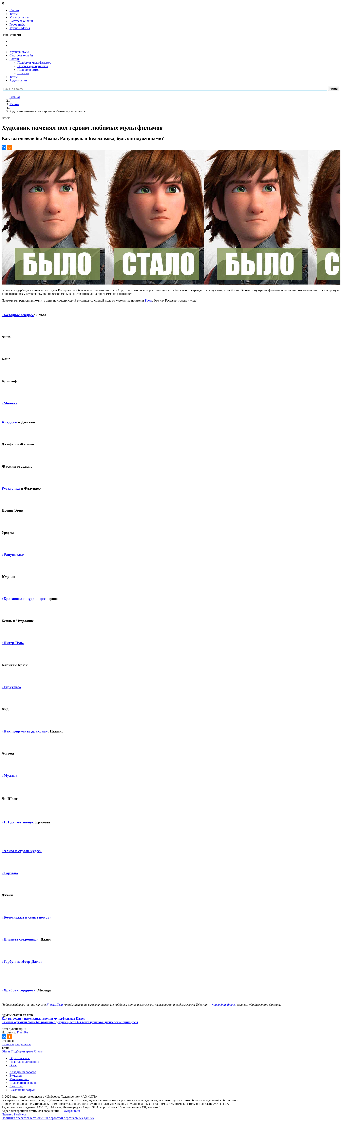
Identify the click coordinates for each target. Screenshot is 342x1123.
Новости (23, 73)
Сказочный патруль (23, 1089)
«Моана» (9, 403)
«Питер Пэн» (13, 643)
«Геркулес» (11, 687)
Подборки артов (28, 69)
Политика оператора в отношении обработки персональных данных (48, 1118)
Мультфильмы (19, 51)
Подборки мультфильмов (34, 62)
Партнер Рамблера (14, 1114)
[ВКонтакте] (4, 147)
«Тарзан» (10, 873)
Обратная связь (20, 1058)
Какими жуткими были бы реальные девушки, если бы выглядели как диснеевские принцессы (70, 1022)
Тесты (14, 76)
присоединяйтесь (223, 1004)
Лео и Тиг (16, 1086)
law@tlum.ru (72, 1110)
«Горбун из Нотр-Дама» (22, 961)
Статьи (14, 59)
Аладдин (9, 422)
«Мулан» (9, 775)
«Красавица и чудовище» (23, 599)
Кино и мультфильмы (16, 1044)
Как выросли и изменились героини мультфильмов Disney (43, 1018)
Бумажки (16, 1075)
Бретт (148, 300)
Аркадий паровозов (23, 1072)
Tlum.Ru (22, 1032)
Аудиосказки (18, 80)
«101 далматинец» (17, 822)
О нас (13, 1065)
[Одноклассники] (9, 147)
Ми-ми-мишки (19, 1079)
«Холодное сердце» (18, 315)
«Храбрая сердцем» (18, 990)
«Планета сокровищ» (20, 939)
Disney (6, 1051)
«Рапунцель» (13, 554)
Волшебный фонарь (23, 1082)
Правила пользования (24, 1061)
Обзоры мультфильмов (32, 66)
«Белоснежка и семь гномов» (26, 917)
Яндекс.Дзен (55, 1004)
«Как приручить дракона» (25, 731)
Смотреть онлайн (21, 55)
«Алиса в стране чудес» (22, 851)
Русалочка (11, 488)
